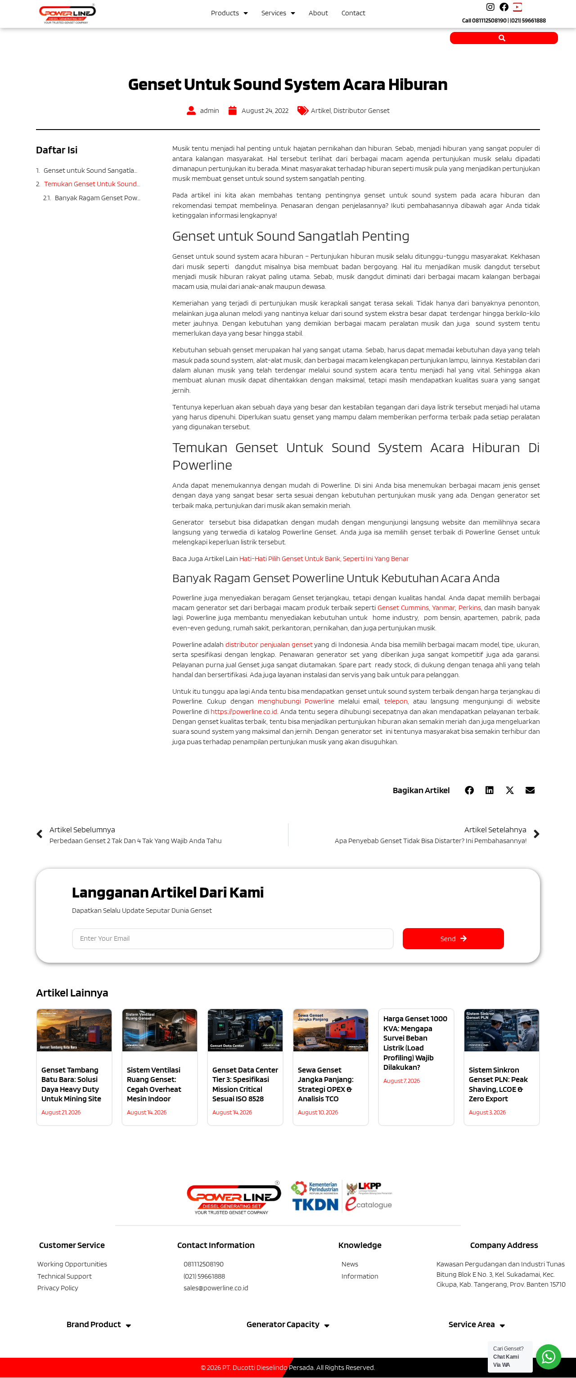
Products (225, 13)
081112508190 (489, 20)
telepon (396, 701)
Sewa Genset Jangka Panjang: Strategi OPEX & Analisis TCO (326, 1084)
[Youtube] (517, 7)
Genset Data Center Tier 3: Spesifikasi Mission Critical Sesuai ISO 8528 (245, 1084)
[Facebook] (504, 7)
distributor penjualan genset (268, 644)
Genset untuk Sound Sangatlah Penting (92, 170)
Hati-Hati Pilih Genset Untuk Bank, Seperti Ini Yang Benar (324, 558)
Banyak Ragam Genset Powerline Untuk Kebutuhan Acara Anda (98, 197)
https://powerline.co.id (244, 711)
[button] (469, 791)
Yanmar (443, 607)
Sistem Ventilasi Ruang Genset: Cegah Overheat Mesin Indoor (154, 1084)
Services (273, 13)
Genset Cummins (403, 607)
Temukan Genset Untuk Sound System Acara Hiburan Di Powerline (92, 184)
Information (360, 1276)
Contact (353, 13)
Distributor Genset (361, 110)
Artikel (321, 110)
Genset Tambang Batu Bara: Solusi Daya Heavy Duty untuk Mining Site (71, 1084)
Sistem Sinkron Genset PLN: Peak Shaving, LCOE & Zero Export (498, 1084)
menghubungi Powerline (296, 701)
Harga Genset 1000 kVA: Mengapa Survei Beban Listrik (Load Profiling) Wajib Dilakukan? (415, 1043)
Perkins (470, 607)
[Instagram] (490, 7)
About (318, 13)
